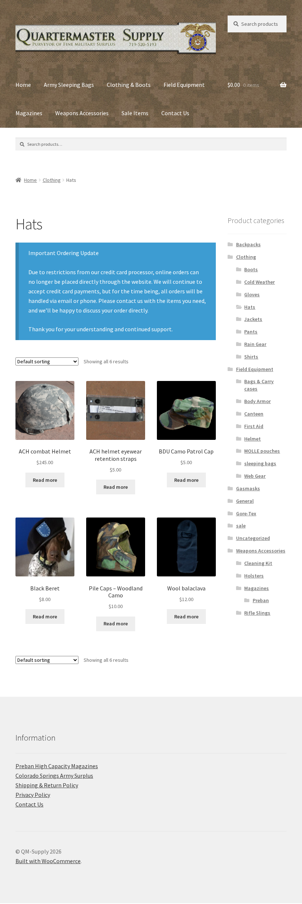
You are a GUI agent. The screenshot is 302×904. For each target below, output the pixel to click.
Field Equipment (184, 84)
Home (23, 84)
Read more (45, 480)
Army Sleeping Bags (69, 84)
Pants (250, 331)
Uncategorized (253, 538)
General (245, 501)
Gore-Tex (246, 513)
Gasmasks (248, 488)
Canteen (253, 413)
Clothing (52, 180)
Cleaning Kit (258, 563)
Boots (251, 269)
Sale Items (135, 113)
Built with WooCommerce (48, 861)
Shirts (251, 356)
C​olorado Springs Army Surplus (54, 775)
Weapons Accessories (82, 113)
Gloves (252, 294)
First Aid (253, 426)
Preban (261, 600)
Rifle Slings (257, 613)
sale (241, 525)
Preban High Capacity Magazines (56, 766)
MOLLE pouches (262, 451)
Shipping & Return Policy (46, 785)
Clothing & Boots (129, 84)
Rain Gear (255, 344)
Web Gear (255, 476)
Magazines (28, 113)
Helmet (252, 438)
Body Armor (257, 401)
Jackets (253, 319)
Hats (249, 307)
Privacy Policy (32, 794)
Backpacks (248, 244)
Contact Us (175, 113)
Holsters (254, 575)
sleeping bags (260, 463)
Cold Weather (259, 282)
